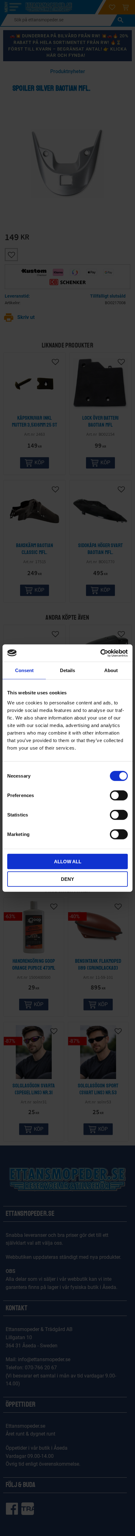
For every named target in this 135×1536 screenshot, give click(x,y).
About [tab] (111, 670)
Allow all (67, 861)
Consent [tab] (24, 670)
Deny (67, 879)
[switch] (119, 795)
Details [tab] (67, 670)
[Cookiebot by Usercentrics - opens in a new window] (100, 653)
